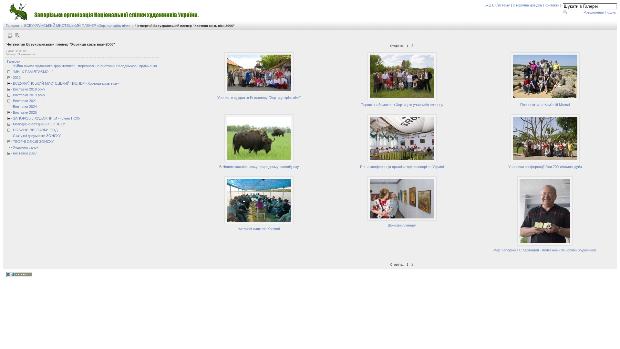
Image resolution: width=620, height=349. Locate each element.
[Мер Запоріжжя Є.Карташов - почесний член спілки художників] (545, 245)
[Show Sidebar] (10, 35)
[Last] (609, 45)
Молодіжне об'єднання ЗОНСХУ (39, 124)
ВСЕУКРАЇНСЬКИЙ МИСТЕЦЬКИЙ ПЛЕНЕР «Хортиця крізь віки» (77, 25)
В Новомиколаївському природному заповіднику (259, 167)
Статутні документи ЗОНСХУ (37, 136)
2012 (17, 77)
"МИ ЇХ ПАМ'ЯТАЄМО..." (33, 72)
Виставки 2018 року (29, 89)
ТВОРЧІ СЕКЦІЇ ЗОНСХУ (33, 141)
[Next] (603, 45)
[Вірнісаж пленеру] (402, 220)
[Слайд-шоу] (17, 35)
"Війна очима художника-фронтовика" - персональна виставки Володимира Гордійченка (85, 66)
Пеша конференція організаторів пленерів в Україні (402, 167)
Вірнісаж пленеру (402, 225)
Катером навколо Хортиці (259, 229)
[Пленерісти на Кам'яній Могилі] (545, 99)
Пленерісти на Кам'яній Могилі (545, 105)
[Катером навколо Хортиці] (259, 223)
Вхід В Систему (497, 5)
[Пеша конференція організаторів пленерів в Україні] (402, 161)
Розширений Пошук (600, 12)
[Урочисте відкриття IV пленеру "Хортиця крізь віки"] (259, 92)
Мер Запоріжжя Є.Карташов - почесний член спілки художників (544, 250)
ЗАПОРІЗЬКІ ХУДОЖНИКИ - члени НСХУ (46, 118)
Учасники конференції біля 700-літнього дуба (545, 167)
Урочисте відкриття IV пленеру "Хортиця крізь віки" (259, 98)
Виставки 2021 (25, 101)
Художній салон (25, 147)
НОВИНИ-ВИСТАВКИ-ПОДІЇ (36, 130)
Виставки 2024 (25, 107)
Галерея (12, 25)
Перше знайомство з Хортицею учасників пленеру (402, 105)
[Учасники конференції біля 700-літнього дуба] (545, 161)
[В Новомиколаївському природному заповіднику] (259, 161)
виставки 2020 (24, 153)
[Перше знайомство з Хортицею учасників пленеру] (402, 99)
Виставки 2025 (25, 112)
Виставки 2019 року (29, 95)
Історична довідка (527, 5)
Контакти (552, 5)
